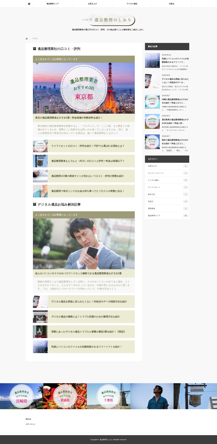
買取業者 (167, 208)
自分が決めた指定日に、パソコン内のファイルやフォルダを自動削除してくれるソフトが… (175, 69)
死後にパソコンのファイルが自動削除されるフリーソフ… (175, 60)
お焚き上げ (92, 4)
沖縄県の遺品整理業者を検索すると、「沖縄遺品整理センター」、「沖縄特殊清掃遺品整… (174, 110)
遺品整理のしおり (106, 439)
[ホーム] (29, 3)
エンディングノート (167, 173)
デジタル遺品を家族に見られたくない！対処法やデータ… (175, 81)
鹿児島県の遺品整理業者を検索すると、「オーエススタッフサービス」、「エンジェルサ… (175, 130)
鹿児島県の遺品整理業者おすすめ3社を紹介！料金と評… (175, 121)
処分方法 (167, 194)
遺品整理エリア (52, 4)
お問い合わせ (30, 424)
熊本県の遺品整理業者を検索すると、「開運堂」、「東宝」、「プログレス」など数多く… (175, 150)
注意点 (171, 4)
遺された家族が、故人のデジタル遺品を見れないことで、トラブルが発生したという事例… (175, 90)
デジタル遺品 (132, 4)
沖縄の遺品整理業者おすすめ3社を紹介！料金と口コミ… (175, 101)
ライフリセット (167, 187)
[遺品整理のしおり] (108, 25)
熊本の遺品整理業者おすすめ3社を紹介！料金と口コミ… (175, 141)
